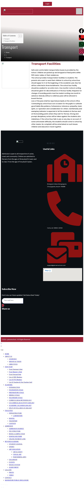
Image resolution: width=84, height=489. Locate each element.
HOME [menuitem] (7, 354)
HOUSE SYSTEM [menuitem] (14, 465)
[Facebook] (47, 143)
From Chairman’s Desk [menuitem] (15, 369)
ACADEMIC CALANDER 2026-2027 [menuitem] (20, 405)
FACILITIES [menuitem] (9, 410)
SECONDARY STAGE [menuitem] (16, 397)
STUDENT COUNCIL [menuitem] (15, 444)
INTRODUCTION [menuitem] (14, 387)
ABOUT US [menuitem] (8, 356)
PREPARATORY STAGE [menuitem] (16, 392)
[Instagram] (81, 51)
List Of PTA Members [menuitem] (15, 379)
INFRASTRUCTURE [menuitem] (15, 413)
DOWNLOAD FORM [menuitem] (15, 436)
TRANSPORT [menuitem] (13, 421)
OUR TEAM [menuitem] (8, 367)
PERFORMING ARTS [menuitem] (19, 457)
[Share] (5, 484)
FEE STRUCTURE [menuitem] (14, 431)
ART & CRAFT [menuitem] (17, 452)
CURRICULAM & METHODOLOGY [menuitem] (20, 400)
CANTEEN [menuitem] (12, 423)
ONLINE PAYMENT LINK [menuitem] (17, 439)
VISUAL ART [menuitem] (17, 454)
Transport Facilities (9, 41)
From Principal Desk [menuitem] (15, 374)
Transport (7, 39)
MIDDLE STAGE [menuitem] (14, 395)
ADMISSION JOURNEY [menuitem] (16, 428)
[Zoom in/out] (1, 484)
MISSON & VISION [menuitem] (15, 361)
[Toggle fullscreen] (3, 484)
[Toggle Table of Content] (19, 36)
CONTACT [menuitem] (8, 477)
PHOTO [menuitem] (11, 472)
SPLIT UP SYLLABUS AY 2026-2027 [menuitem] (20, 408)
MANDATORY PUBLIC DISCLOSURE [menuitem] (17, 480)
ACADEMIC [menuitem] (8, 385)
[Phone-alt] (81, 37)
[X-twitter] (81, 58)
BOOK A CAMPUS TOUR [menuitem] (17, 434)
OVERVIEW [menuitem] (13, 359)
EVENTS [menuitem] (12, 462)
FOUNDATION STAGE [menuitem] (16, 390)
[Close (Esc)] (7, 484)
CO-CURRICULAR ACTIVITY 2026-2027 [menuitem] (21, 403)
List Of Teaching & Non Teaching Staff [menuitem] (20, 382)
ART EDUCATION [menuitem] (14, 449)
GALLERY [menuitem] (8, 470)
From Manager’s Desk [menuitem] (15, 372)
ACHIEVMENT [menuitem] (14, 467)
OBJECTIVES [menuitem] (13, 364)
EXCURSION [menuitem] (13, 459)
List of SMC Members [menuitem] (15, 377)
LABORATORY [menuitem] (18, 416)
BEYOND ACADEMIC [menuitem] (12, 441)
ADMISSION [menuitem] (9, 426)
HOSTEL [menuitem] (12, 418)
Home (7, 52)
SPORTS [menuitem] (11, 447)
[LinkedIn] (50, 143)
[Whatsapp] (81, 44)
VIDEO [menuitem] (11, 475)
